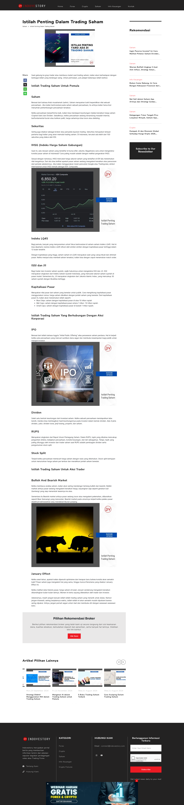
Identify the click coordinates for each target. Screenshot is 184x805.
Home (60, 6)
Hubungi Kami (32, 771)
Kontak (131, 6)
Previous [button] (118, 661)
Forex (72, 6)
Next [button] (122, 661)
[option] (35, 685)
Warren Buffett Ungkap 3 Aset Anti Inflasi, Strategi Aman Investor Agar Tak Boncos (144, 68)
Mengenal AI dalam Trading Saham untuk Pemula (59, 697)
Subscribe (145, 769)
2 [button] (76, 704)
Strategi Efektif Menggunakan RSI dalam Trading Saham (34, 697)
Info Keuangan (114, 6)
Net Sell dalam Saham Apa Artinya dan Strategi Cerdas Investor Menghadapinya (142, 100)
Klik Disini (74, 636)
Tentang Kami (32, 766)
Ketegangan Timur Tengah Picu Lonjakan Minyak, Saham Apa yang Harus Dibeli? (144, 116)
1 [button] (72, 704)
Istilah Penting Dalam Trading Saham (42, 26)
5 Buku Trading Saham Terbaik (85, 696)
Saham (98, 6)
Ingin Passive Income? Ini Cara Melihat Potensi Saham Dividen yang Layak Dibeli (144, 52)
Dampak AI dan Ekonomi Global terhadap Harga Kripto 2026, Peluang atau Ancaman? (144, 132)
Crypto (85, 6)
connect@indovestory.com (113, 746)
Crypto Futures (65, 767)
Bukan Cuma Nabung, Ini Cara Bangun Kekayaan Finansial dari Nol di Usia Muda (144, 84)
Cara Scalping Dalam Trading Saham (111, 696)
